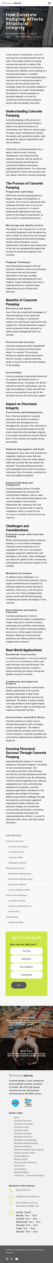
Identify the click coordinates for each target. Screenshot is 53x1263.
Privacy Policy (31, 1250)
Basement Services (15, 868)
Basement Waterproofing (20, 879)
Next (19, 985)
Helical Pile (14, 911)
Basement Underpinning (19, 873)
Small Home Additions (16, 895)
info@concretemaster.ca (27, 1196)
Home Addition (26, 967)
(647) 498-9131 (23, 1190)
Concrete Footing (16, 901)
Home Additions (21, 1156)
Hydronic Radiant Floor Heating (29, 1149)
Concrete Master (17, 33)
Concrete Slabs (15, 857)
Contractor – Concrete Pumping (29, 1175)
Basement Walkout (17, 884)
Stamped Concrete (17, 863)
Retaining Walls (15, 922)
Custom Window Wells (19, 890)
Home (17, 1117)
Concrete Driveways (18, 846)
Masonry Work (21, 1159)
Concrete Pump (23, 37)
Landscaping (12, 917)
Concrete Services (15, 841)
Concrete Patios (16, 852)
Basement (26, 959)
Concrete (26, 951)
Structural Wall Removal (19, 906)
